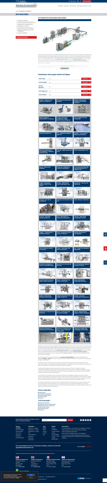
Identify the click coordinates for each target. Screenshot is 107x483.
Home (17, 11)
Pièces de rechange (20, 429)
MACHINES (66, 6)
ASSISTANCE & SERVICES (82, 6)
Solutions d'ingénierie (22, 33)
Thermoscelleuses (32, 434)
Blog (44, 434)
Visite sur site (18, 433)
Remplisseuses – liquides (33, 429)
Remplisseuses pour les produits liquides (47, 404)
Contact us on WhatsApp (23, 471)
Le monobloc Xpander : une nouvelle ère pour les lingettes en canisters (76, 428)
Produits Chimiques (43, 396)
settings (17, 477)
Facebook (83, 420)
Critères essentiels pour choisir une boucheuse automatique (74, 429)
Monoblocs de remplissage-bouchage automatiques (26, 30)
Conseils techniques (20, 437)
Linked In (81, 420)
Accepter (31, 474)
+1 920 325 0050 (21, 466)
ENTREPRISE (60, 6)
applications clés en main (62, 58)
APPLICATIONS (73, 6)
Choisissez (85, 78)
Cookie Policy (41, 476)
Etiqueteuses (41, 409)
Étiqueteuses (31, 438)
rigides (49, 67)
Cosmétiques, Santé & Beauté (45, 393)
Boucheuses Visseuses (44, 408)
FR (80, 1)
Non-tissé (41, 398)
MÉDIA (90, 6)
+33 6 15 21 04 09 (52, 466)
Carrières (45, 433)
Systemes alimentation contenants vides (26, 22)
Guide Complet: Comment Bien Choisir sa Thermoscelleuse (74, 433)
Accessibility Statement (50, 476)
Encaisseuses (31, 439)
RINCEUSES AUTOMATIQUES (23, 20)
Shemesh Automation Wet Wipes (80, 60)
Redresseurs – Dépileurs (33, 428)
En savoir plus (64, 68)
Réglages (31, 477)
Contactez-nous (87, 1)
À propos (45, 431)
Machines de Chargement (44, 402)
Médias (44, 429)
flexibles (45, 67)
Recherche (78, 1)
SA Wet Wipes (72, 1)
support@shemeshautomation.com (24, 447)
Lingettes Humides (55, 436)
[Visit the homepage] (26, 6)
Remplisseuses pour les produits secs (46, 405)
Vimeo (88, 420)
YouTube (90, 420)
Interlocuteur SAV (19, 431)
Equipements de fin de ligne (23, 26)
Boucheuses (30, 436)
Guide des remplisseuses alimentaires (69, 431)
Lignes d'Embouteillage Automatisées (25, 28)
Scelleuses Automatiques (44, 407)
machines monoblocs (77, 58)
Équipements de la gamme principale (25, 24)
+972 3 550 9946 (67, 466)
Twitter (86, 420)
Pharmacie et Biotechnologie (45, 395)
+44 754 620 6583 (36, 466)
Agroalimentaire (42, 392)
